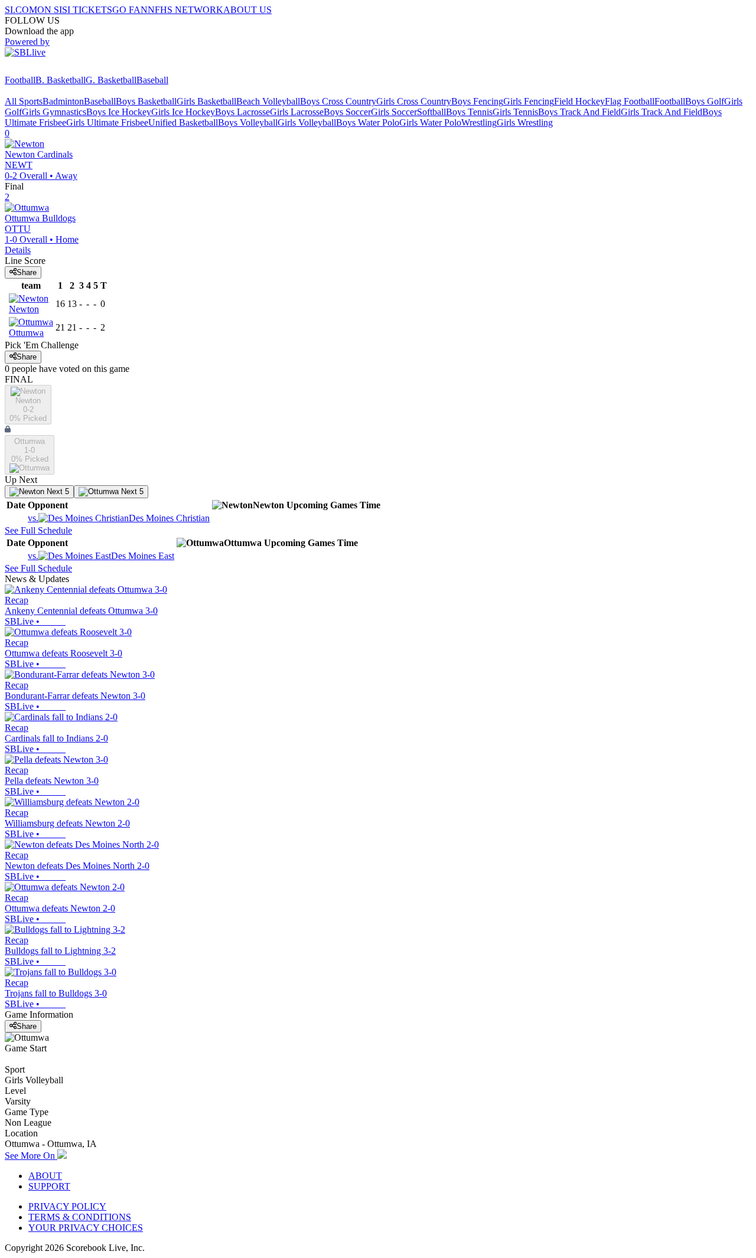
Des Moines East (101, 556)
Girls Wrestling (525, 122)
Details (18, 250)
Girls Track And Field (661, 112)
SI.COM (21, 10)
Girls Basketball (206, 101)
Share (27, 272)
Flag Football (629, 101)
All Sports (24, 101)
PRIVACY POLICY (67, 1206)
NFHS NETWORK (185, 10)
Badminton (63, 101)
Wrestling (479, 122)
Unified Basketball (183, 122)
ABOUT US (247, 10)
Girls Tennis (515, 112)
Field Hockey (579, 101)
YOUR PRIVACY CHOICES (85, 1228)
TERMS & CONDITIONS (79, 1217)
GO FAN (130, 10)
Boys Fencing (477, 101)
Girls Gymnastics (54, 112)
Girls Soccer (394, 112)
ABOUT (45, 1176)
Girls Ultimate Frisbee (107, 122)
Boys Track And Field (579, 112)
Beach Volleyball (268, 101)
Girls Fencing (528, 101)
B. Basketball (60, 80)
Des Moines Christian (119, 518)
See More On (31, 1156)
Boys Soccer (347, 112)
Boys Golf (704, 101)
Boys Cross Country (338, 101)
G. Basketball (111, 80)
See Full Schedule (38, 530)
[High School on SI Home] (50, 69)
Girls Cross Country (413, 101)
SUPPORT (49, 1186)
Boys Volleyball (248, 122)
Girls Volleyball (307, 122)
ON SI (49, 10)
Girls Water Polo (430, 122)
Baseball (152, 80)
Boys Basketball (146, 101)
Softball (431, 112)
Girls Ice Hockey (183, 112)
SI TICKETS (87, 10)
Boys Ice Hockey (118, 112)
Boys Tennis (469, 112)
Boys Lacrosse (242, 112)
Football (20, 80)
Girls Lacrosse (297, 112)
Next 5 (56, 491)
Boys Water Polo (367, 122)
